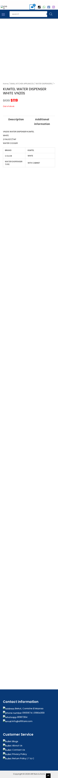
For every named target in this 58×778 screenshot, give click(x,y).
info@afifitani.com (21, 721)
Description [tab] (16, 119)
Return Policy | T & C (23, 758)
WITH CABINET (34, 163)
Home (5, 83)
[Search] (51, 14)
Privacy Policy (19, 754)
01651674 (27, 712)
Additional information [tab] (42, 122)
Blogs (15, 741)
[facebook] (49, 7)
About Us (17, 745)
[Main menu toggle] (3, 14)
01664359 (38, 712)
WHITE (30, 156)
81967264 (22, 717)
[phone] (40, 7)
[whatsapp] (44, 7)
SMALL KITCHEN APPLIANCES (22, 83)
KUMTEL (31, 150)
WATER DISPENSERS (44, 83)
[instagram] (54, 7)
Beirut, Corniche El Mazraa (28, 708)
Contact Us (18, 749)
